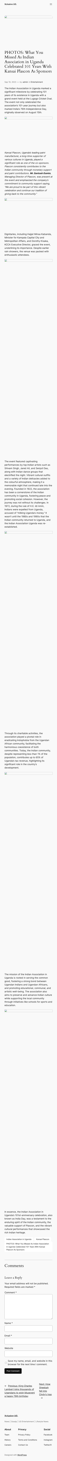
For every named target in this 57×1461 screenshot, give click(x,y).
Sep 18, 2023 (10, 82)
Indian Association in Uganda (18, 1239)
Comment (11, 1292)
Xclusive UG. (11, 4)
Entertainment (37, 82)
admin (25, 82)
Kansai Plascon (42, 1239)
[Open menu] (50, 4)
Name (9, 1323)
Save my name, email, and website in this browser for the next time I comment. (30, 1363)
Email (8, 1335)
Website (9, 1348)
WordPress (22, 1455)
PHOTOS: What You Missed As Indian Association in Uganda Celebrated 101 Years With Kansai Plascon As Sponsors (27, 1247)
